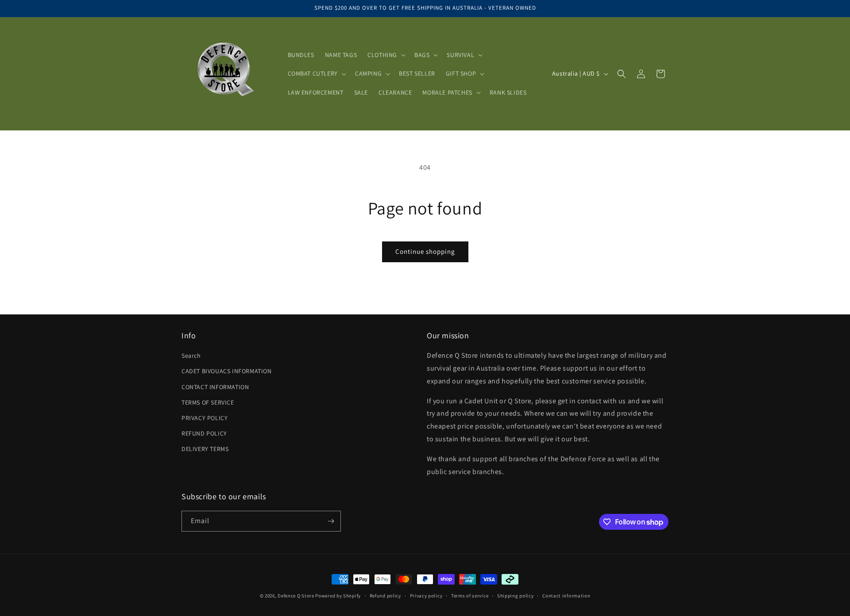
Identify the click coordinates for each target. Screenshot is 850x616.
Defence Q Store (296, 596)
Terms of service (469, 596)
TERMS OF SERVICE (208, 402)
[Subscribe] (330, 521)
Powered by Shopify (338, 596)
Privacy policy (426, 596)
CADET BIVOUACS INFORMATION (227, 371)
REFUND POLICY (204, 433)
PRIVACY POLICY (205, 418)
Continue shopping (425, 251)
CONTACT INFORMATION (215, 387)
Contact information (566, 596)
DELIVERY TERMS (205, 449)
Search (191, 356)
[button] (385, 55)
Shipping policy (515, 596)
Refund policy (385, 596)
